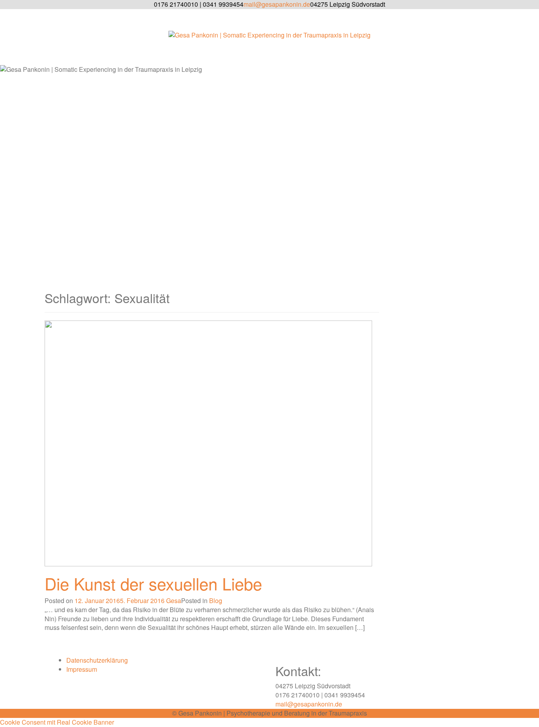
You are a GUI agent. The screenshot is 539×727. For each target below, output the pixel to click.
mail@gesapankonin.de (308, 703)
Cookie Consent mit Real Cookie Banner (57, 722)
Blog (215, 600)
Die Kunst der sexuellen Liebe (153, 583)
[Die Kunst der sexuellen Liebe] (208, 442)
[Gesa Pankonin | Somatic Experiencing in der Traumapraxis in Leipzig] (269, 37)
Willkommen (277, 55)
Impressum (81, 669)
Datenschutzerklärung (97, 660)
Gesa (173, 600)
